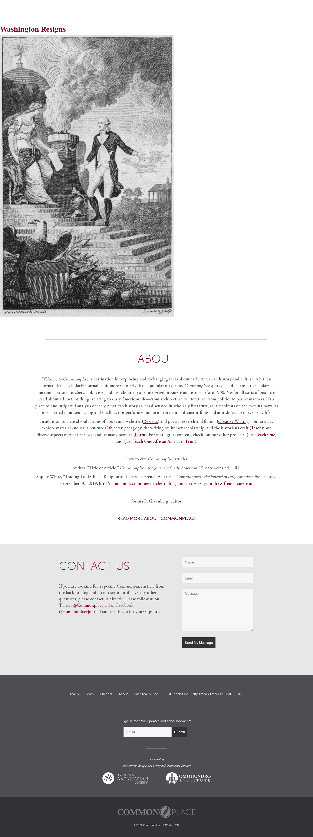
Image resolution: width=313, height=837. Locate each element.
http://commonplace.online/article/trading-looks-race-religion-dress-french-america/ (176, 484)
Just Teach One (261, 435)
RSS (240, 694)
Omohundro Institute (179, 765)
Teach (74, 694)
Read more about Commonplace (156, 518)
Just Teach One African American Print (160, 442)
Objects (113, 428)
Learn (89, 694)
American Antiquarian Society (144, 765)
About (123, 694)
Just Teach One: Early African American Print (198, 694)
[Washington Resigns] (156, 175)
